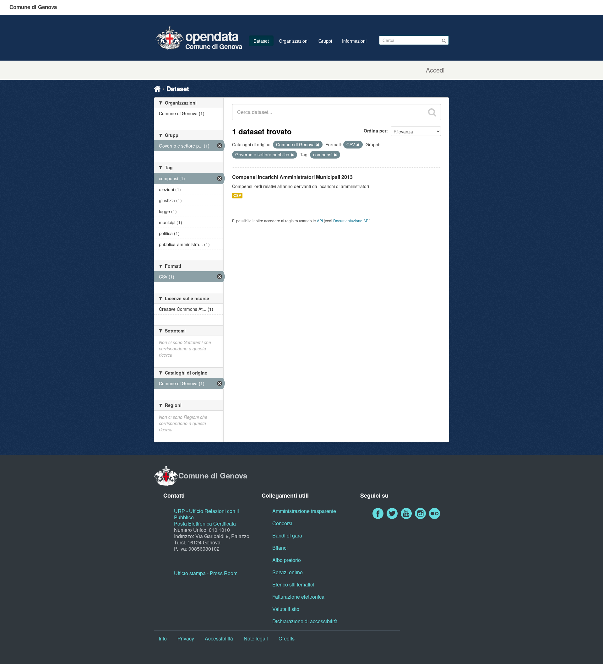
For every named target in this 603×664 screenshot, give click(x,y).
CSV (237, 195)
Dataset (261, 41)
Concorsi (282, 523)
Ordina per (375, 130)
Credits (287, 638)
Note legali (256, 638)
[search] (432, 112)
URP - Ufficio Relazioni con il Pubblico (206, 514)
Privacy (185, 638)
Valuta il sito (285, 609)
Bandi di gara (287, 535)
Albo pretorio (286, 560)
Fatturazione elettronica (298, 596)
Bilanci (280, 547)
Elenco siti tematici (293, 584)
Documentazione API (351, 220)
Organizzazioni (293, 41)
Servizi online (287, 572)
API (320, 220)
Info (163, 638)
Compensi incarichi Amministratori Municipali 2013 (292, 177)
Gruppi (325, 41)
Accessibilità (219, 638)
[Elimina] (317, 144)
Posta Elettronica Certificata (205, 523)
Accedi (435, 70)
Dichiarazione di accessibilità (305, 621)
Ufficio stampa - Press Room (205, 573)
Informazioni (354, 41)
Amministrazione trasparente (304, 511)
